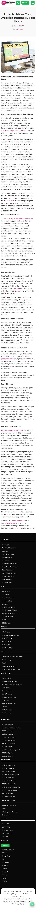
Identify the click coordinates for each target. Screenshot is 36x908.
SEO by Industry (7, 623)
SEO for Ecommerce (8, 613)
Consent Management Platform (11, 669)
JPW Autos (5, 700)
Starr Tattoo (5, 687)
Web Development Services (10, 635)
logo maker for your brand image (13, 131)
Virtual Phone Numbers (9, 666)
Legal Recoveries (7, 694)
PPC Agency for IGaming (9, 790)
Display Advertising (8, 557)
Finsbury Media (20, 521)
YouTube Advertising (8, 554)
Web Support (6, 644)
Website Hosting (7, 647)
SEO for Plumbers (7, 756)
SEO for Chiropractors (9, 743)
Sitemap (4, 853)
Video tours (10, 201)
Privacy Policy (6, 856)
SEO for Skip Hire (7, 753)
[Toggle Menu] (32, 904)
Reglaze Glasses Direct (9, 697)
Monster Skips (6, 678)
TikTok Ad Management (9, 573)
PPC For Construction (8, 771)
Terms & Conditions (8, 850)
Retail (4, 808)
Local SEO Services (8, 598)
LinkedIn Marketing (8, 576)
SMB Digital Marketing (9, 805)
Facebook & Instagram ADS (10, 563)
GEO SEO (5, 604)
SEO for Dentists (7, 746)
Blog (3, 859)
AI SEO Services (7, 601)
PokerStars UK (6, 713)
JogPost (4, 706)
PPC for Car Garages (8, 796)
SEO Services (6, 591)
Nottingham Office (7, 830)
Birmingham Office (7, 833)
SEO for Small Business (9, 610)
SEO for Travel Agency (9, 737)
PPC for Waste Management (11, 787)
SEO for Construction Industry (11, 728)
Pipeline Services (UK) (8, 703)
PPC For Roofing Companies (10, 774)
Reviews (5, 845)
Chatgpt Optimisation (8, 607)
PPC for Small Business (9, 781)
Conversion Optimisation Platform (12, 656)
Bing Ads (5, 551)
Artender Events (7, 691)
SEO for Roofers (7, 731)
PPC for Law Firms (8, 768)
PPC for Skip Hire (7, 793)
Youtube (4, 878)
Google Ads (5, 545)
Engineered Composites (9, 681)
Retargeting (5, 560)
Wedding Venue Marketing (10, 812)
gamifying (16, 288)
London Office (6, 824)
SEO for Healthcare (8, 734)
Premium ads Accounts (9, 548)
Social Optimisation (8, 570)
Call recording (6, 660)
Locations (5, 836)
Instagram (5, 881)
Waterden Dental (7, 710)
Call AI (4, 663)
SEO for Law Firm (7, 724)
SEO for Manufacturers (9, 740)
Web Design (19, 29)
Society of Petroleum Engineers (12, 684)
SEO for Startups (7, 616)
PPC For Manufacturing (9, 784)
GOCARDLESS (6, 862)
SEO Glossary (6, 620)
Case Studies (6, 815)
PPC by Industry (7, 582)
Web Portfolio (6, 641)
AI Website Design (7, 638)
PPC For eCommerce (8, 765)
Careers (4, 868)
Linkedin (4, 875)
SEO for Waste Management (11, 750)
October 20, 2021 (19, 26)
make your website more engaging (20, 218)
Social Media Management (10, 567)
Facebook (5, 872)
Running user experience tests (12, 430)
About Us (5, 865)
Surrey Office (6, 827)
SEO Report (5, 594)
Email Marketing (7, 579)
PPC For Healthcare (8, 777)
